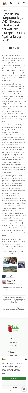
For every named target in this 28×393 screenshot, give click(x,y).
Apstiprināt (14, 378)
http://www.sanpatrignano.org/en (13, 198)
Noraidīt (14, 383)
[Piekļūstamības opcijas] (24, 389)
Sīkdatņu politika (14, 345)
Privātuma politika (14, 342)
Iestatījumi (14, 387)
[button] (25, 359)
